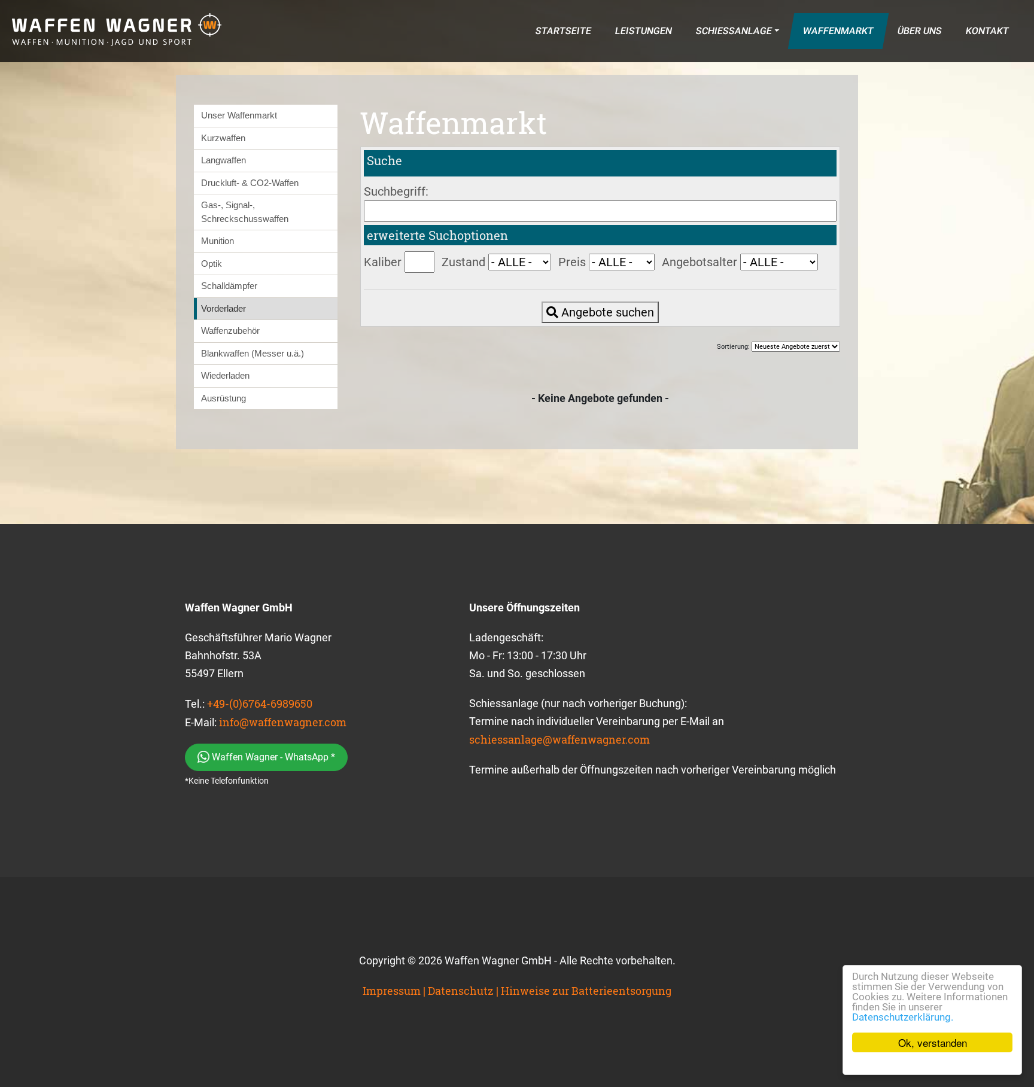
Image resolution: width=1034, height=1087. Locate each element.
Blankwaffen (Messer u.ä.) (252, 353)
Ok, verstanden (932, 1042)
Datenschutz (461, 991)
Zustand (463, 262)
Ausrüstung (223, 398)
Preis (572, 262)
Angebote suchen (606, 312)
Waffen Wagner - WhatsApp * (272, 757)
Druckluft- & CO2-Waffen (250, 183)
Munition (217, 241)
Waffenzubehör (230, 330)
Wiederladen (225, 375)
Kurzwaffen (223, 138)
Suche (384, 160)
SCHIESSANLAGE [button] (734, 30)
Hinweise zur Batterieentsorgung (586, 991)
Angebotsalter (699, 262)
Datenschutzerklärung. (902, 1017)
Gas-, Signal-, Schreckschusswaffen (244, 212)
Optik (211, 263)
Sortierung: (734, 347)
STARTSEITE (563, 30)
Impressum (392, 991)
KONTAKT (987, 30)
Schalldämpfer (229, 286)
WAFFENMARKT (838, 30)
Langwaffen (223, 160)
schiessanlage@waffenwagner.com (559, 739)
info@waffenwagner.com (282, 722)
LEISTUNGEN (643, 30)
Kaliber (383, 262)
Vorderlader (223, 308)
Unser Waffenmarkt (239, 115)
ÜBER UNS (919, 30)
